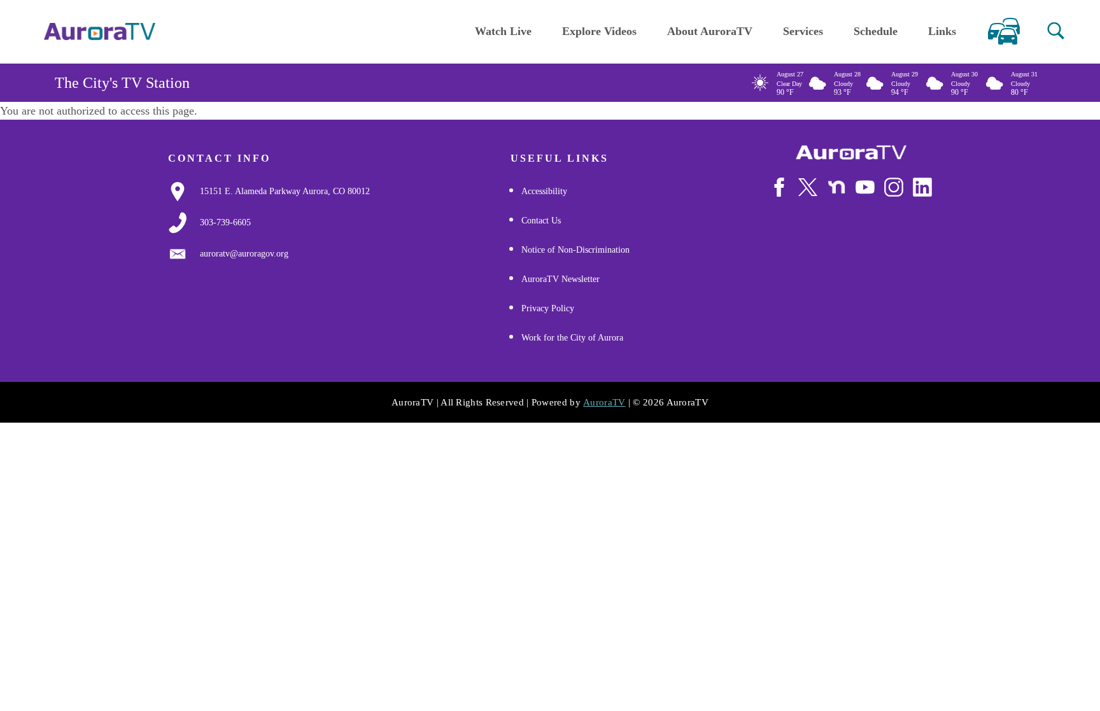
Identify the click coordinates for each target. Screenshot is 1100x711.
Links (942, 31)
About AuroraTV (709, 31)
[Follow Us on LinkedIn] (922, 187)
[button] (1056, 31)
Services (803, 31)
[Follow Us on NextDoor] (836, 187)
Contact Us (541, 220)
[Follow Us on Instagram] (893, 187)
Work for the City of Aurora (572, 337)
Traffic (1003, 31)
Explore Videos (599, 31)
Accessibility (544, 191)
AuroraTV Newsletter (560, 279)
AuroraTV (604, 402)
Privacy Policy (547, 308)
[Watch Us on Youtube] (865, 187)
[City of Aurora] (851, 152)
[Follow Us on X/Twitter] (807, 187)
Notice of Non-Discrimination (575, 250)
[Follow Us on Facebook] (779, 187)
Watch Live (503, 31)
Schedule (876, 31)
